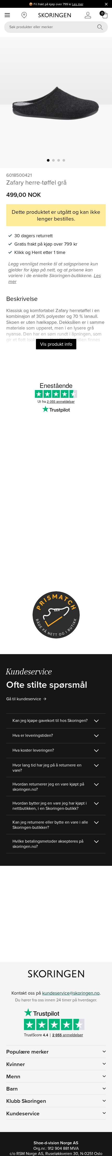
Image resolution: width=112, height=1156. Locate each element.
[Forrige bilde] (10, 103)
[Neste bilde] (102, 103)
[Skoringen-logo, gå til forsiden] (54, 15)
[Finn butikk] (24, 15)
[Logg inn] (88, 15)
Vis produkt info (56, 344)
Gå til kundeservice (23, 699)
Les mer (77, 4)
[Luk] (106, 4)
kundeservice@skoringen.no (70, 993)
